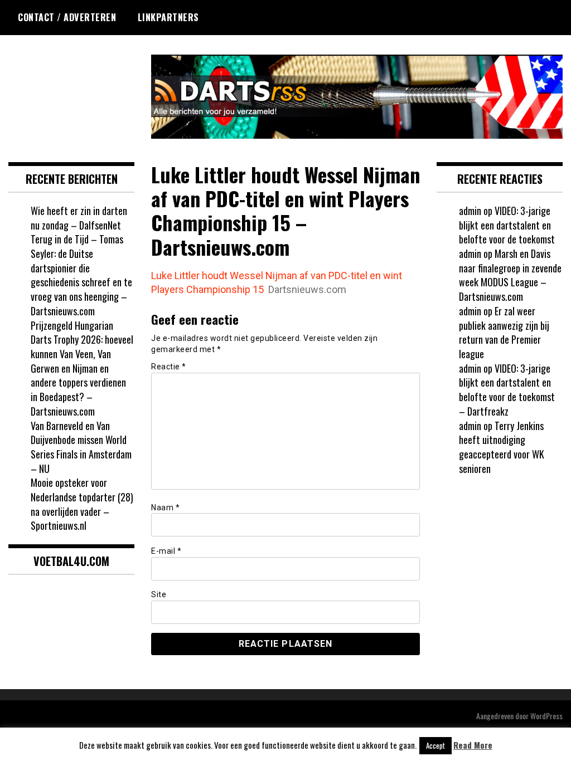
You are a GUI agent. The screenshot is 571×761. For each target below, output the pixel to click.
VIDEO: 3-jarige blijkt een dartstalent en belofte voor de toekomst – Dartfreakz (507, 389)
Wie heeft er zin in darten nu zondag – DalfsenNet (79, 217)
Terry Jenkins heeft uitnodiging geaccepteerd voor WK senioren (501, 447)
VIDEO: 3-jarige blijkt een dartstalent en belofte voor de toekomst (507, 224)
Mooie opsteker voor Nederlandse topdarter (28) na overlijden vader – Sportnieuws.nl (82, 504)
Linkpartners (168, 17)
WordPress (546, 715)
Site (158, 594)
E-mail (166, 551)
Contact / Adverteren (67, 17)
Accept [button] (435, 745)
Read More (472, 745)
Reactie (168, 366)
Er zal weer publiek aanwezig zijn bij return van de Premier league (504, 332)
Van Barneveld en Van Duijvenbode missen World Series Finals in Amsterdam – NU (81, 447)
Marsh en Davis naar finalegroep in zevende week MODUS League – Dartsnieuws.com (510, 275)
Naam (165, 507)
